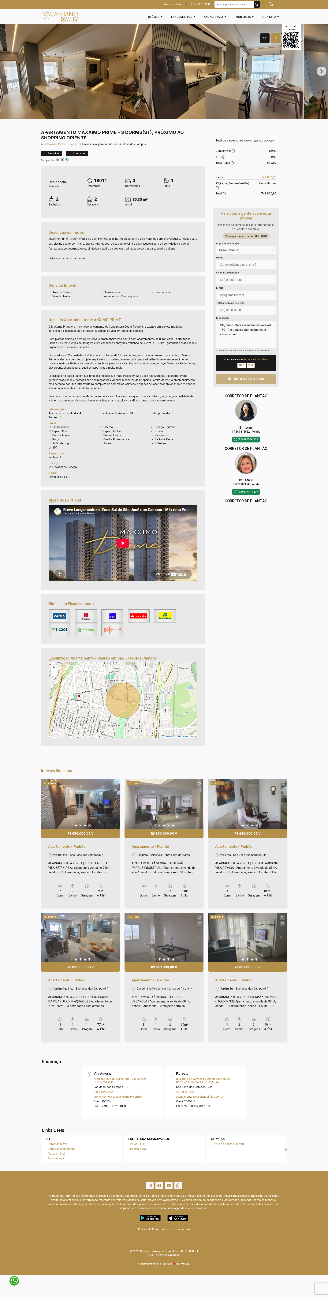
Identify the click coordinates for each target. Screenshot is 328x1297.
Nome (219, 257)
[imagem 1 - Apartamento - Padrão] (80, 804)
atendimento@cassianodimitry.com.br (118, 1096)
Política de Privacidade (152, 1229)
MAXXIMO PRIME (105, 320)
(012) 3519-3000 (201, 4)
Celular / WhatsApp (227, 272)
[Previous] (47, 804)
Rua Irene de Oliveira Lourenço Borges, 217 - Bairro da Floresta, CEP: (204, 1080)
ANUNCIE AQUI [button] (214, 16)
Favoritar (53, 153)
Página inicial (138, 1148)
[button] (271, 4)
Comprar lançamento (61, 1148)
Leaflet (172, 736)
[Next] (114, 804)
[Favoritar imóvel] (115, 783)
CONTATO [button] (269, 16)
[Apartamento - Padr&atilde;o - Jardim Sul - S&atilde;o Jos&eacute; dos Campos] (60, 17)
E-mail (220, 287)
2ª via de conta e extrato (229, 1143)
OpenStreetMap (188, 736)
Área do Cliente (173, 4)
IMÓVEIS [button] (154, 16)
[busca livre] (257, 4)
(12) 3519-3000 (103, 1091)
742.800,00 (269, 177)
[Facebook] (159, 1185)
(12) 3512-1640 (185, 1091)
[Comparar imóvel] (115, 789)
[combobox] (246, 250)
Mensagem (222, 318)
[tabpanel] (164, 71)
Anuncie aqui (56, 1158)
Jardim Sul (76, 144)
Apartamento (49, 144)
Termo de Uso (180, 1229)
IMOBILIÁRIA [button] (243, 16)
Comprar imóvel (58, 1143)
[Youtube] (169, 1185)
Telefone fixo (230, 303)
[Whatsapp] (178, 1185)
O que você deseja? (227, 243)
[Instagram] (150, 1185)
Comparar (78, 153)
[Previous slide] (6, 71)
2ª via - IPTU (138, 1143)
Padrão (62, 144)
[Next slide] (321, 71)
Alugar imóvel (56, 1153)
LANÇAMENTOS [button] (182, 16)
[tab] (265, 38)
